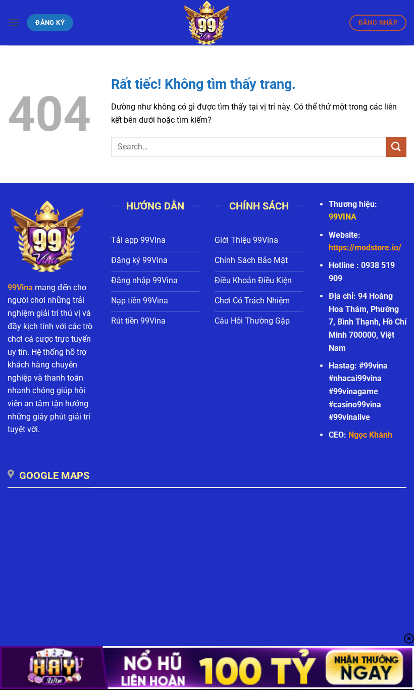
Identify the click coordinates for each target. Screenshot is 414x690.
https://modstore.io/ (365, 247)
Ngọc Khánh (370, 435)
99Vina (20, 287)
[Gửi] (396, 146)
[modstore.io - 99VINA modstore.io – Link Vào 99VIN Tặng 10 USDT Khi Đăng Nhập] (207, 22)
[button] (14, 22)
